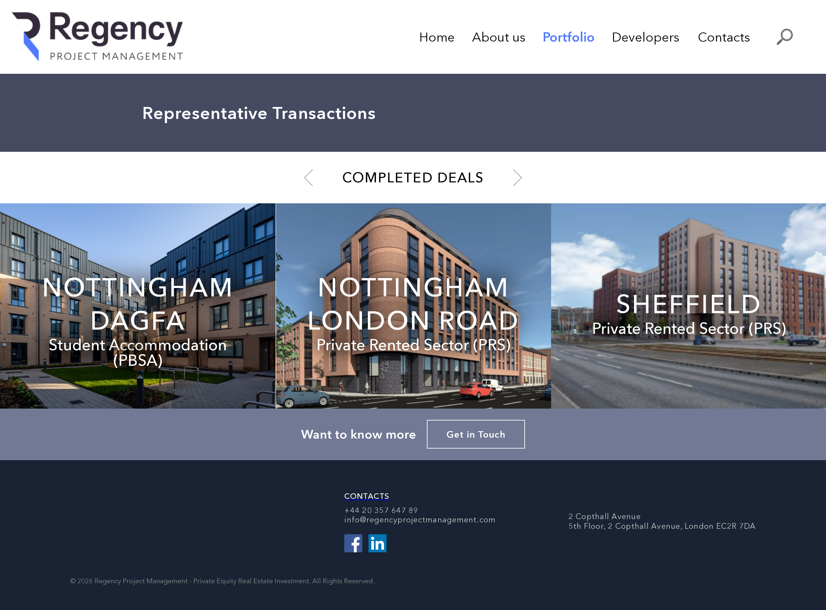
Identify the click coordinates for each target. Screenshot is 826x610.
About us (499, 37)
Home (437, 37)
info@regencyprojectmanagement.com (420, 519)
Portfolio (569, 37)
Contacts (724, 37)
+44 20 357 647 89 (381, 510)
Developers (646, 37)
